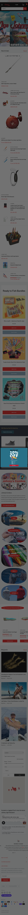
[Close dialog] (26, 448)
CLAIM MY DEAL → (14, 465)
